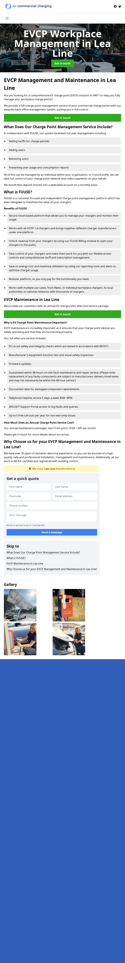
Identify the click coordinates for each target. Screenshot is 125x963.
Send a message (52, 532)
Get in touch (63, 63)
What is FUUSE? (16, 558)
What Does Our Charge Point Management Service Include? (43, 552)
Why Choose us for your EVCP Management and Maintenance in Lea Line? (52, 569)
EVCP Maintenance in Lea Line (25, 563)
